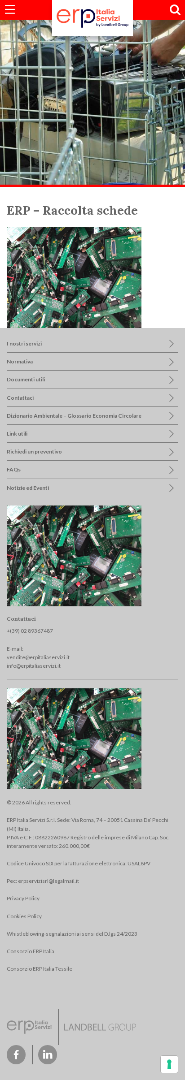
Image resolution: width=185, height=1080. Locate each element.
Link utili (17, 433)
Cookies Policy (24, 916)
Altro (28, 127)
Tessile (31, 109)
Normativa (20, 361)
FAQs (14, 469)
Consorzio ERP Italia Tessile (39, 968)
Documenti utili (26, 379)
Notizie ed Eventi (28, 487)
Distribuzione (38, 39)
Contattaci (20, 397)
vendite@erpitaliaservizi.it (38, 657)
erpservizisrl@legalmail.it (48, 880)
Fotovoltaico (37, 56)
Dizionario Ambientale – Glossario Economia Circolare (74, 415)
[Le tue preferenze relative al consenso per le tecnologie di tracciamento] (169, 1064)
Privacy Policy (23, 898)
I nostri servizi (24, 343)
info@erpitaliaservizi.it (34, 665)
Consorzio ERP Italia (30, 951)
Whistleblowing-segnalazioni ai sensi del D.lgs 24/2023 (72, 933)
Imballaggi (34, 91)
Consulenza (36, 74)
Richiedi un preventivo (34, 451)
